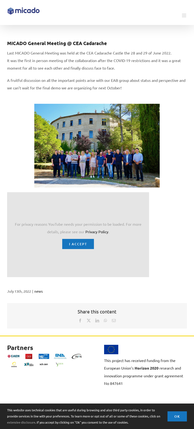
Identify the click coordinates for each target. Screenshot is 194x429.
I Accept (78, 244)
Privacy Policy (96, 231)
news (38, 291)
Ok (177, 416)
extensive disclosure (21, 422)
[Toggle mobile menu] (184, 15)
